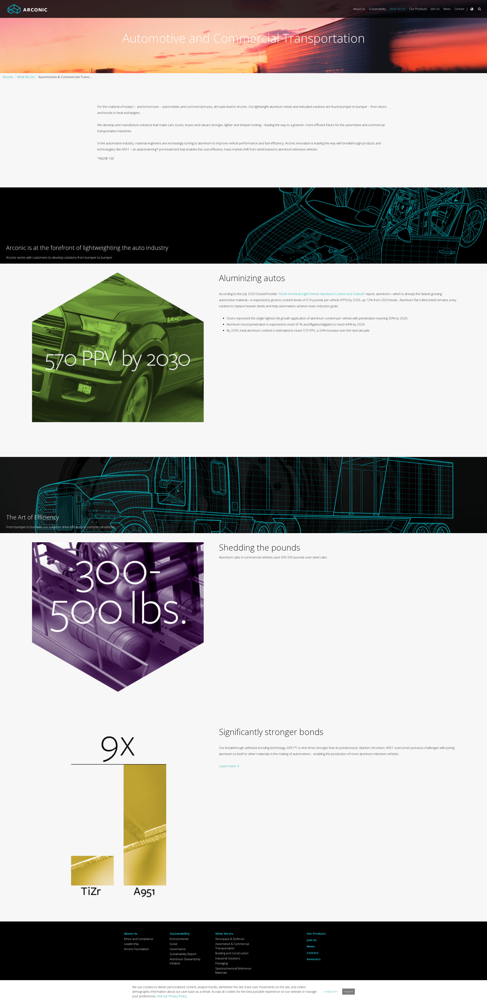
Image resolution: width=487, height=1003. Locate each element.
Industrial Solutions (227, 958)
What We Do (224, 933)
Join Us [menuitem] (435, 9)
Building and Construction (231, 953)
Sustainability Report (183, 954)
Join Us (312, 940)
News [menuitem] (447, 9)
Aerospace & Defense (229, 939)
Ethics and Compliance (138, 939)
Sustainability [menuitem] (377, 9)
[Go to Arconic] (27, 9)
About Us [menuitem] (359, 9)
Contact (312, 953)
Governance (178, 949)
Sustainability (179, 933)
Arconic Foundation (136, 949)
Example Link (245, 225)
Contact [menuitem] (459, 9)
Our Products (316, 933)
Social (173, 944)
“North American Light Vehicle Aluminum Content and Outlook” (321, 294)
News (311, 946)
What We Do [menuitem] (398, 9)
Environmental (179, 939)
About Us (130, 933)
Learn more (227, 766)
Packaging (221, 963)
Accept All (348, 991)
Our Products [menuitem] (418, 9)
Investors (314, 959)
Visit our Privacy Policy (172, 996)
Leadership (131, 944)
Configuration (330, 991)
